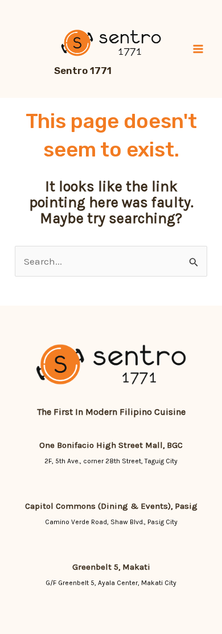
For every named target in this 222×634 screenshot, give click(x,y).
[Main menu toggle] (198, 48)
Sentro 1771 (83, 70)
